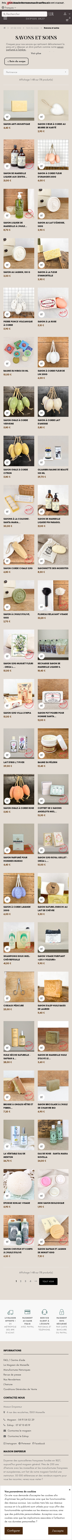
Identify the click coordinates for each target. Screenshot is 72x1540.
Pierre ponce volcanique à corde (18, 323)
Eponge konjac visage (16, 1203)
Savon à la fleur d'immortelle (47, 274)
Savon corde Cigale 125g (18, 568)
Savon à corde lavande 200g (17, 909)
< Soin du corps (16, 61)
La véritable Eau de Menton (14, 1155)
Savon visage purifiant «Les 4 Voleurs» (51, 958)
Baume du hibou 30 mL (15, 370)
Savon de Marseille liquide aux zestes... (15, 175)
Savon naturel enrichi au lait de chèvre (52, 909)
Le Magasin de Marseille (16, 1364)
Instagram (11, 1443)
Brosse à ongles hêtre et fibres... (18, 1106)
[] (7, 117)
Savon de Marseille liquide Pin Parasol (49, 521)
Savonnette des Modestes (53, 568)
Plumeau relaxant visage (53, 614)
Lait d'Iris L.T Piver (13, 762)
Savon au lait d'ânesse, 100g (51, 224)
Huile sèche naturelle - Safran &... (16, 1057)
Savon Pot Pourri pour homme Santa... (51, 715)
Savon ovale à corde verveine (15, 422)
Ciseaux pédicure (13, 1005)
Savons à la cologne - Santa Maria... (16, 521)
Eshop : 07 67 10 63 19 (18, 1425)
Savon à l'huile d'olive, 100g (16, 616)
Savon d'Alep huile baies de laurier (52, 1007)
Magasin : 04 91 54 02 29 (20, 1419)
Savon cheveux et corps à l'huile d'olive (18, 1251)
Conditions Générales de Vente (20, 1389)
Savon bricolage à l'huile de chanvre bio (53, 1106)
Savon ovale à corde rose (18, 808)
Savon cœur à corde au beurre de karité (52, 126)
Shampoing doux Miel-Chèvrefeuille (16, 958)
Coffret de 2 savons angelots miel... (50, 810)
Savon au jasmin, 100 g (16, 272)
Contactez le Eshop (18, 1436)
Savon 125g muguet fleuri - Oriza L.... (18, 665)
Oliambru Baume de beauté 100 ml (53, 471)
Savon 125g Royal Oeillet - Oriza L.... (53, 859)
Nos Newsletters (11, 1379)
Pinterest (26, 1443)
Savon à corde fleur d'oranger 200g (50, 175)
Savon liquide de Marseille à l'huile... (15, 224)
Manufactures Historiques (16, 1369)
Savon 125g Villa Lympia (17, 713)
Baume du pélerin (47, 762)
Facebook (39, 1443)
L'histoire (8, 1384)
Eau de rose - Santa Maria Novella (53, 1155)
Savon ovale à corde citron (15, 471)
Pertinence (36, 72)
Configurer (13, 1530)
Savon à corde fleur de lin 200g (51, 372)
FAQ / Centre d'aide (14, 1360)
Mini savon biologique (51, 1203)
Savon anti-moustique (16, 124)
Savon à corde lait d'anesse (49, 422)
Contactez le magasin (19, 1430)
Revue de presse (12, 1374)
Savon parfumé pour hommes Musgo (15, 859)
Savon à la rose (47, 321)
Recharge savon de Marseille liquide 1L (49, 665)
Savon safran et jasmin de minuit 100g (52, 1251)
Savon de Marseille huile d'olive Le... (52, 1057)
